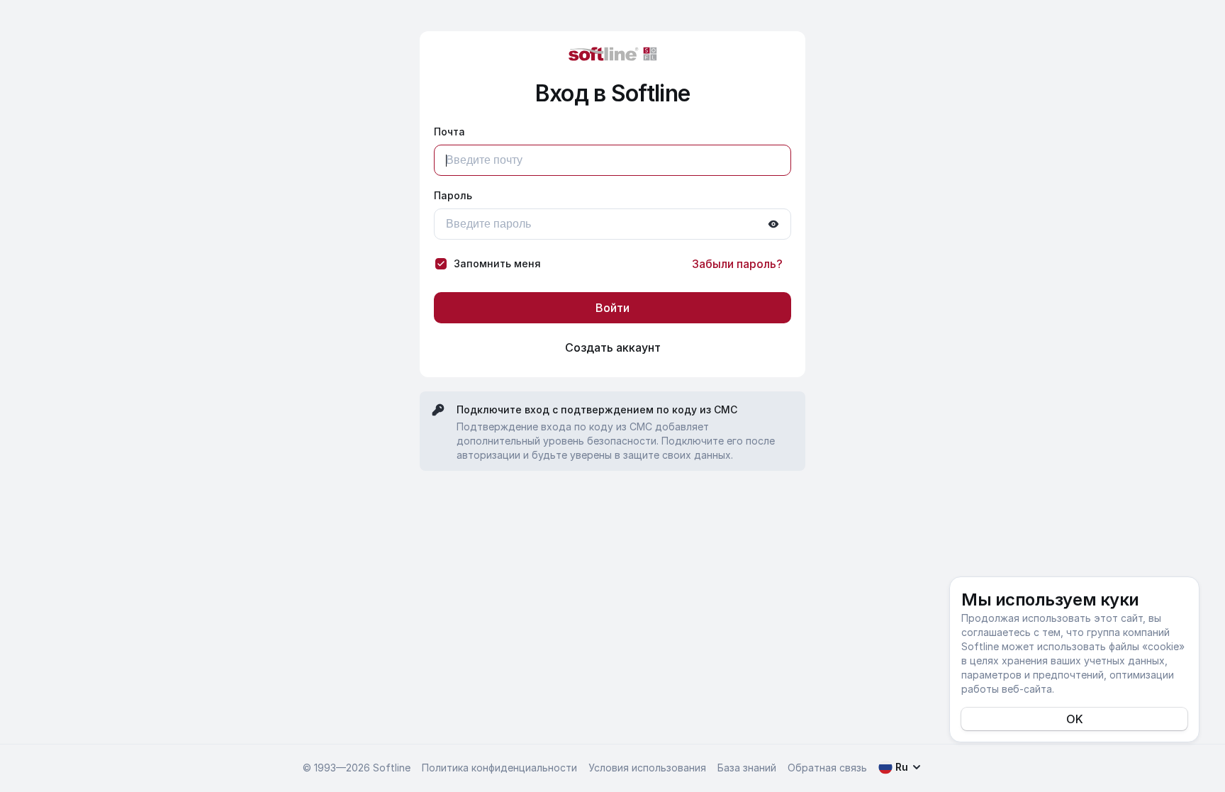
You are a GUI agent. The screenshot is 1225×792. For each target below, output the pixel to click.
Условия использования (647, 768)
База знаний (746, 768)
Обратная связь (827, 768)
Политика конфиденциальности (499, 768)
